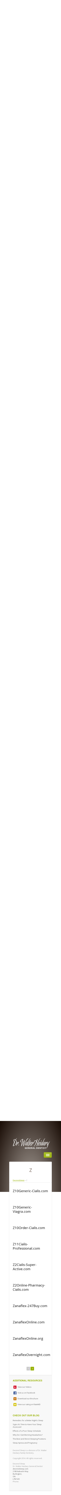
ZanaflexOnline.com (29, 1322)
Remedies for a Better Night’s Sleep (28, 1420)
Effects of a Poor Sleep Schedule (27, 1431)
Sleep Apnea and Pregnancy (25, 1443)
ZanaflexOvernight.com (31, 1354)
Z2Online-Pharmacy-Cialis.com (29, 1287)
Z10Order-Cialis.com (29, 1227)
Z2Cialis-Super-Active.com (24, 1266)
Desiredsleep (18, 1180)
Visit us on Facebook (26, 1392)
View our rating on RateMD (29, 1404)
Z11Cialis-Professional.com (26, 1246)
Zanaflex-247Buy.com (30, 1305)
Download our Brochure (28, 1398)
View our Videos (24, 1387)
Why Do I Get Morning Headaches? (28, 1435)
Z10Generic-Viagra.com (22, 1209)
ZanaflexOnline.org (28, 1338)
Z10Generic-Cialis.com (30, 1190)
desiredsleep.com (20, 1468)
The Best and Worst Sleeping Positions (29, 1439)
